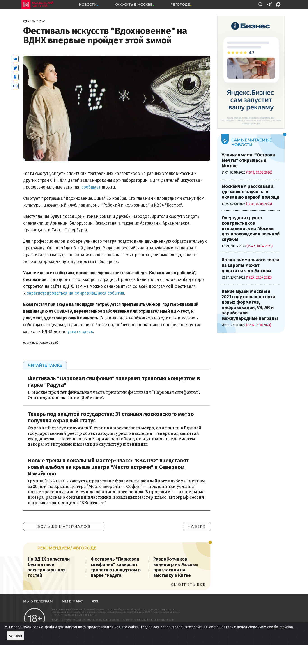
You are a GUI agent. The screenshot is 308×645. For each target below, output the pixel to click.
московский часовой (42, 4)
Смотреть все (188, 584)
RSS (95, 601)
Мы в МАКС (72, 601)
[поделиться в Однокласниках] (15, 77)
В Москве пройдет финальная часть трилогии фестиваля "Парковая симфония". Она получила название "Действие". (114, 395)
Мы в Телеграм (38, 601)
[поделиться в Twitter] (15, 68)
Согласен (15, 636)
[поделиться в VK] (15, 59)
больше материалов (63, 526)
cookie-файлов (280, 627)
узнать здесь (80, 331)
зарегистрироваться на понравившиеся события (75, 293)
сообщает (91, 187)
